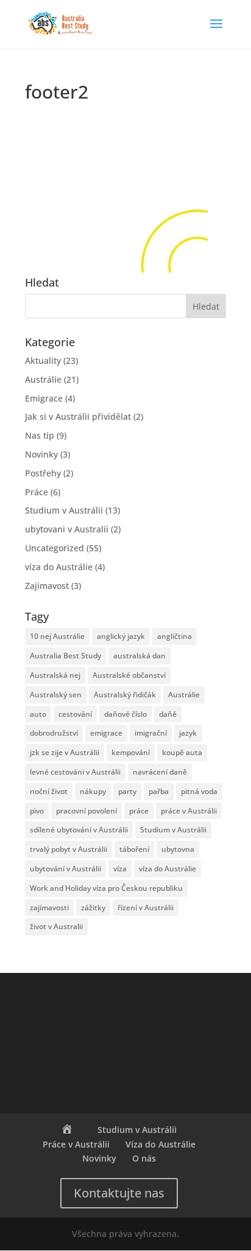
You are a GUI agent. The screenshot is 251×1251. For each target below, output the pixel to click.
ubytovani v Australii (66, 529)
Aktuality (43, 360)
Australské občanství (129, 675)
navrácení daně (160, 772)
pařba (159, 791)
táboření (134, 849)
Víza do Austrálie (160, 1144)
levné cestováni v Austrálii (75, 772)
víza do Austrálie (59, 567)
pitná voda (199, 791)
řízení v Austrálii (146, 907)
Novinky (41, 454)
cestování (75, 714)
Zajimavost (47, 585)
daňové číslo (125, 714)
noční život (49, 791)
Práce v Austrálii (76, 1144)
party (127, 791)
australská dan (139, 655)
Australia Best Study (65, 655)
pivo (37, 811)
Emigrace (44, 398)
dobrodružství (54, 733)
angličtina (174, 636)
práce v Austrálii (189, 811)
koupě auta (182, 752)
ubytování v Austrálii (65, 868)
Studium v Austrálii (64, 510)
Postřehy (43, 473)
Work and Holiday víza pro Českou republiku (106, 888)
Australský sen (56, 694)
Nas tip (39, 435)
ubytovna (177, 849)
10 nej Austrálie (57, 636)
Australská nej (55, 675)
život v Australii (56, 926)
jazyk (188, 733)
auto (38, 714)
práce (139, 811)
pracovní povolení (86, 811)
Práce (36, 492)
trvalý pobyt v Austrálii (68, 849)
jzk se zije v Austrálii (64, 752)
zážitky (93, 907)
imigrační (151, 733)
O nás (144, 1158)
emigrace (106, 733)
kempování (130, 752)
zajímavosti (49, 907)
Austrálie (43, 379)
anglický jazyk (121, 636)
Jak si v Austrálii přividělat (78, 416)
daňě (168, 714)
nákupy (93, 791)
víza (120, 868)
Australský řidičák (125, 694)
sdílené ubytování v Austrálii (79, 829)
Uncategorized (54, 548)
